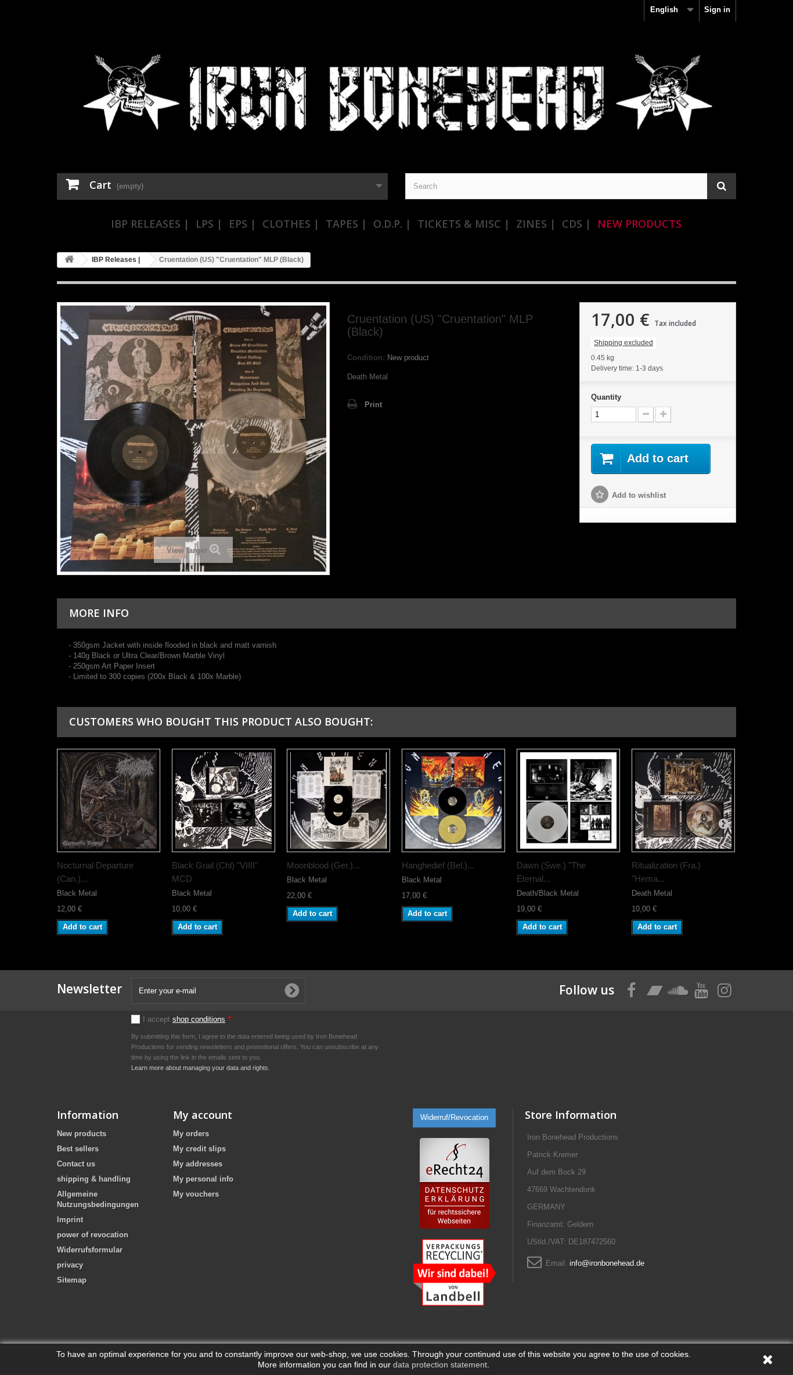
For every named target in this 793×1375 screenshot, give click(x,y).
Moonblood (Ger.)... (323, 865)
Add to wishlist (639, 495)
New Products (639, 224)
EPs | (242, 224)
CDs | (576, 224)
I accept (187, 1019)
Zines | (536, 224)
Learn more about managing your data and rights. (200, 1067)
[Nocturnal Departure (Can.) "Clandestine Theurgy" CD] (108, 800)
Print (373, 404)
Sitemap (71, 1280)
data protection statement (440, 1364)
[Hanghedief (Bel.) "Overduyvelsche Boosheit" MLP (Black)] (453, 800)
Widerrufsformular (89, 1249)
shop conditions (198, 1019)
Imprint (70, 1219)
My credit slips (199, 1148)
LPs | (209, 224)
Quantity (606, 397)
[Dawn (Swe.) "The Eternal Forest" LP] (568, 800)
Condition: (366, 357)
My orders (191, 1133)
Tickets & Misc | (463, 224)
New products (81, 1133)
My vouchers (196, 1194)
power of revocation (92, 1234)
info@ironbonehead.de (606, 1263)
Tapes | (346, 224)
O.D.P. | (392, 224)
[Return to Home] (69, 260)
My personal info (203, 1179)
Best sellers (78, 1148)
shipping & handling (94, 1179)
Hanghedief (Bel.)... (438, 865)
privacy (70, 1265)
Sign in (717, 9)
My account (202, 1115)
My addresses (197, 1163)
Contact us (76, 1163)
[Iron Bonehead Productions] (396, 98)
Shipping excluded (623, 343)
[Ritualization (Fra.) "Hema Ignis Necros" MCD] (683, 800)
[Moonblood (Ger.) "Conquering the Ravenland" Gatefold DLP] (338, 800)
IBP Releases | (150, 224)
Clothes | (290, 224)
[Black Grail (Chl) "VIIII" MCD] (223, 800)
